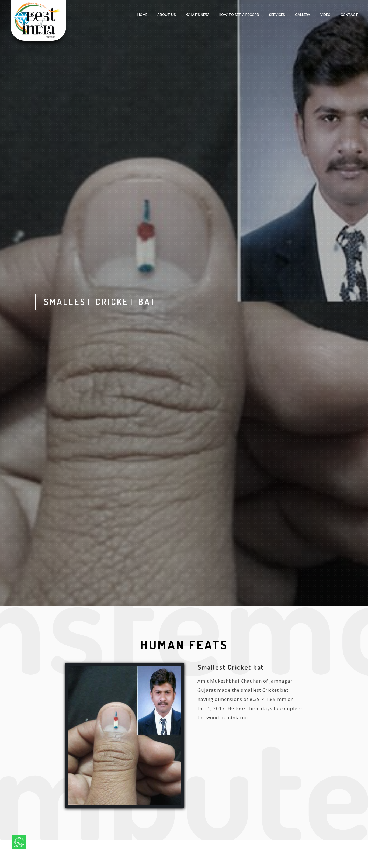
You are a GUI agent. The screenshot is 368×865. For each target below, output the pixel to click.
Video (325, 15)
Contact (349, 15)
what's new (197, 15)
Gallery (302, 15)
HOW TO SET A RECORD (239, 15)
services (277, 15)
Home (142, 15)
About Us (166, 15)
